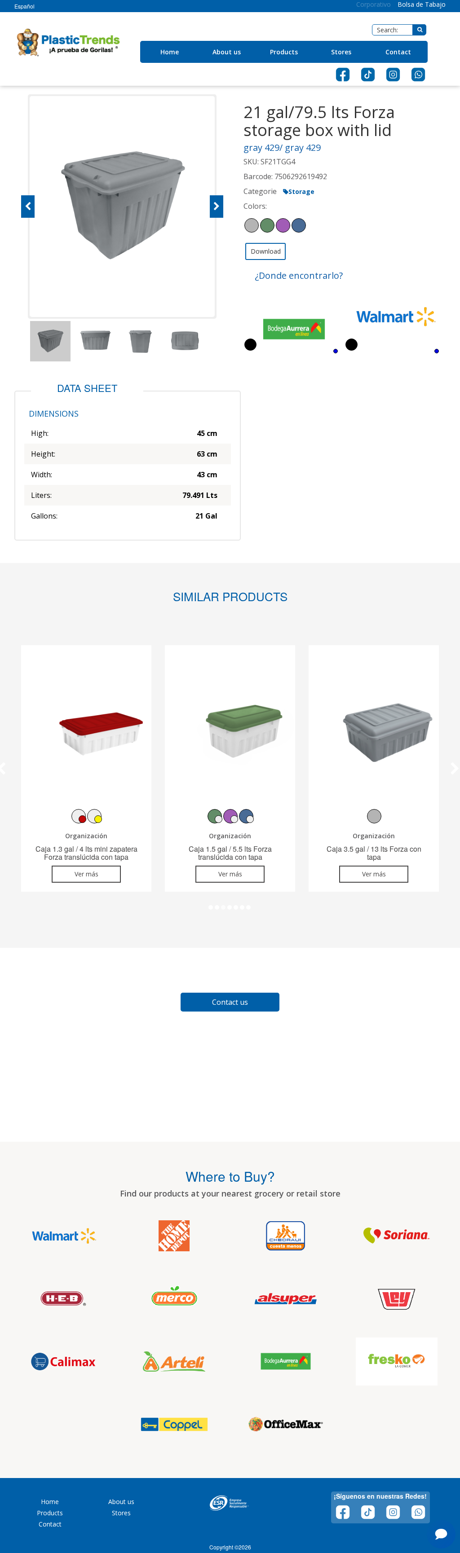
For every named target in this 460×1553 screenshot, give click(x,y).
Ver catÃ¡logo (41, 1242)
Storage (301, 191)
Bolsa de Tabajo (422, 4)
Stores (341, 52)
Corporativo (373, 4)
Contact (398, 52)
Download (266, 251)
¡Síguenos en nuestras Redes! (380, 1495)
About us (226, 52)
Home (169, 52)
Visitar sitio (87, 1242)
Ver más (86, 874)
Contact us (230, 1002)
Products (284, 52)
